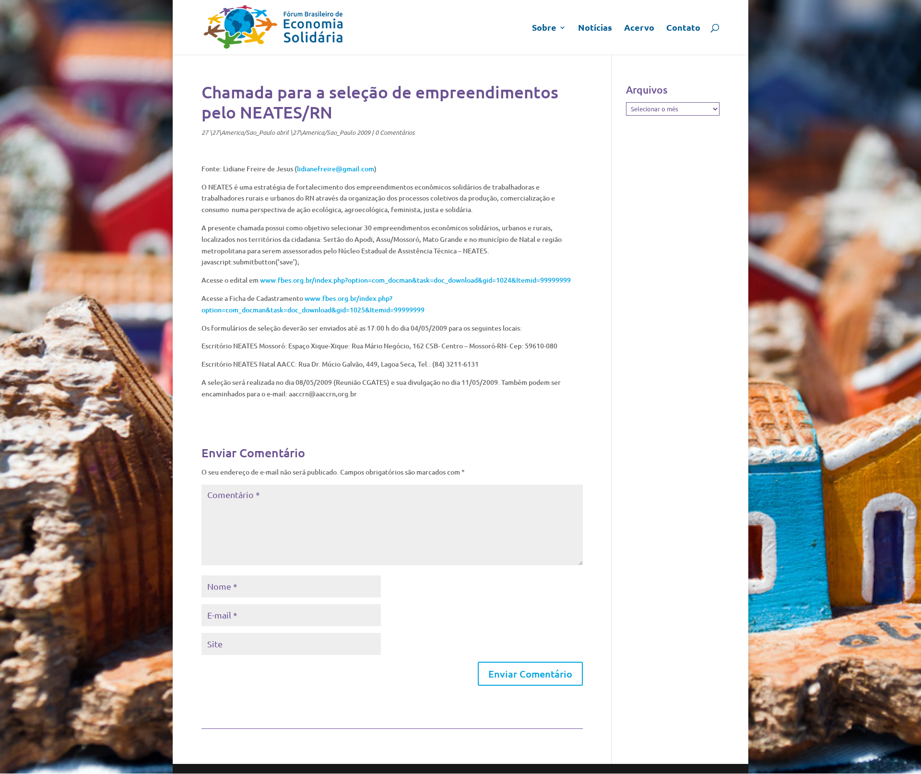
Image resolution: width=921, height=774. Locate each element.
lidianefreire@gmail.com (335, 168)
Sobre (544, 28)
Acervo (639, 28)
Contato (683, 28)
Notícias (595, 28)
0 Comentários (394, 132)
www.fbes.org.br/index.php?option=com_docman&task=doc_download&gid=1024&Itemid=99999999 (415, 280)
